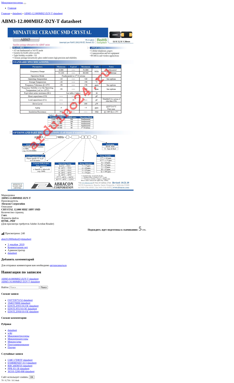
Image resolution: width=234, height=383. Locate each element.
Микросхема (14, 341)
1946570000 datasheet (19, 303)
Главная (12, 8)
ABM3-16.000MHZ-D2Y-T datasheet (20, 281)
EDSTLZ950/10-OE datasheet (23, 311)
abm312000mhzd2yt (11, 239)
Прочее (12, 347)
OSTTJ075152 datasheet (20, 300)
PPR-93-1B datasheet (18, 368)
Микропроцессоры (18, 338)
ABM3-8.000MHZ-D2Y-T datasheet (20, 279)
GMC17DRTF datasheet (20, 360)
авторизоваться (58, 265)
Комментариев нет (18, 247)
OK (31, 377)
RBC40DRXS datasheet (20, 365)
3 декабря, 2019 (16, 244)
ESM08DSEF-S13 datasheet (22, 363)
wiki (10, 333)
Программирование (18, 344)
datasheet (26, 239)
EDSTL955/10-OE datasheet (22, 308)
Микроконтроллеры (12, 2)
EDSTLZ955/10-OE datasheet (23, 306)
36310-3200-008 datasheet (21, 371)
